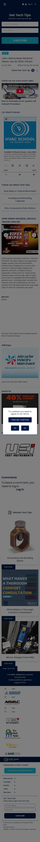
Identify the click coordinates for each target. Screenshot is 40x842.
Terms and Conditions (20, 420)
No (25, 428)
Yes (15, 428)
